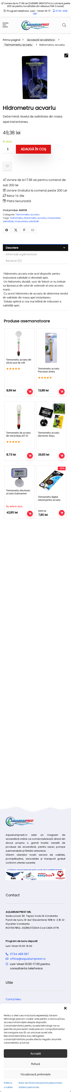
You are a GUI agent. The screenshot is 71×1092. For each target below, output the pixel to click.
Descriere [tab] (12, 248)
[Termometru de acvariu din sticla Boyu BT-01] (19, 416)
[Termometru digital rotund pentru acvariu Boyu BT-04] (51, 480)
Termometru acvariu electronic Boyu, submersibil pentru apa (50, 435)
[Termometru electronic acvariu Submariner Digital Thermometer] (19, 477)
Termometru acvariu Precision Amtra (48, 370)
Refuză (35, 1064)
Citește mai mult (30, 513)
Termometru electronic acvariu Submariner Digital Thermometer (18, 493)
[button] (65, 1008)
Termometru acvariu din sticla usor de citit (18, 361)
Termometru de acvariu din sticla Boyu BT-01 (18, 434)
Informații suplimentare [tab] (21, 254)
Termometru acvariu (18, 45)
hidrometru (16, 218)
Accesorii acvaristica (41, 40)
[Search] (64, 25)
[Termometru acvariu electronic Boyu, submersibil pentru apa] (51, 416)
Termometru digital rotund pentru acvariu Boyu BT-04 (49, 499)
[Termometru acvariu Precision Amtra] (51, 348)
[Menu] (5, 25)
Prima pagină (11, 40)
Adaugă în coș (33, 149)
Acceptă (35, 1053)
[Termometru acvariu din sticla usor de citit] (19, 343)
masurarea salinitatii (27, 221)
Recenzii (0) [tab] (14, 261)
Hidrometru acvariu (35, 218)
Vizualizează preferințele (35, 1074)
